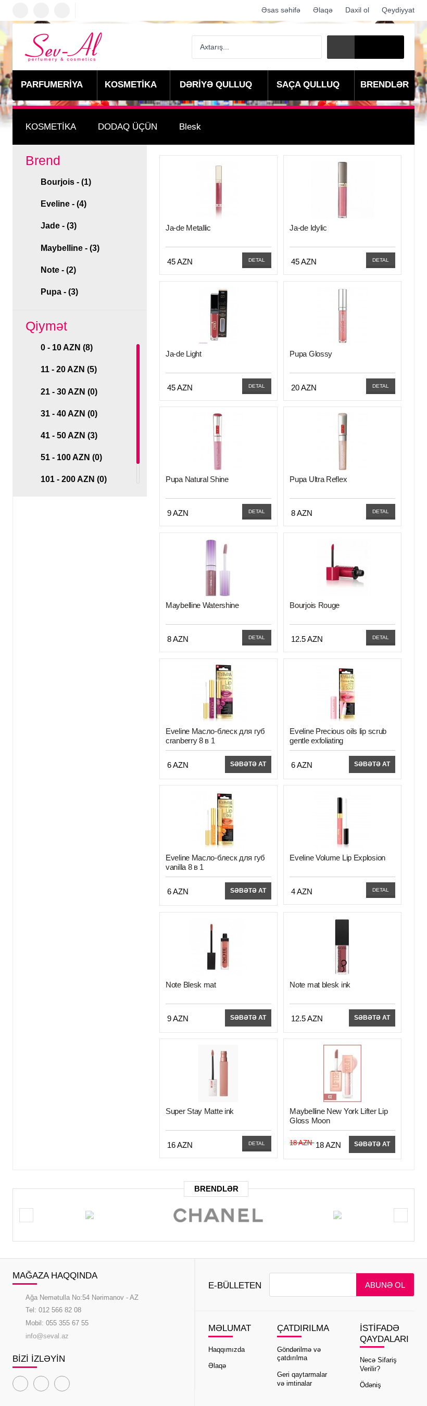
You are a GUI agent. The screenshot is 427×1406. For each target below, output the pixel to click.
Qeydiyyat (398, 10)
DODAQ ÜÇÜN (127, 127)
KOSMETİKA (131, 85)
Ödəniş (370, 1385)
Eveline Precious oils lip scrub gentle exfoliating (338, 736)
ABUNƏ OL (385, 1285)
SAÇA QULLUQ (308, 85)
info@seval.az (47, 1336)
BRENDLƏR (384, 85)
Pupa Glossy (311, 353)
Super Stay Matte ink (200, 1111)
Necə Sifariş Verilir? (378, 1364)
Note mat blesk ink (320, 984)
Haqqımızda (226, 1349)
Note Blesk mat (191, 984)
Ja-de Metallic (188, 227)
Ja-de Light (184, 353)
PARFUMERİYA (52, 85)
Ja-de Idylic (308, 227)
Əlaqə (323, 10)
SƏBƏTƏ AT (248, 764)
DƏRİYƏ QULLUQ (216, 85)
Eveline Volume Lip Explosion (337, 857)
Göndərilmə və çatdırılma (299, 1354)
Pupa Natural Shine (197, 479)
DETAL (256, 260)
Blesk (190, 127)
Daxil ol (357, 10)
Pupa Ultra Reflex (318, 479)
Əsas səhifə (280, 10)
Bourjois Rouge (315, 605)
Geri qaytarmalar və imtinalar (302, 1379)
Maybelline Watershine (202, 605)
